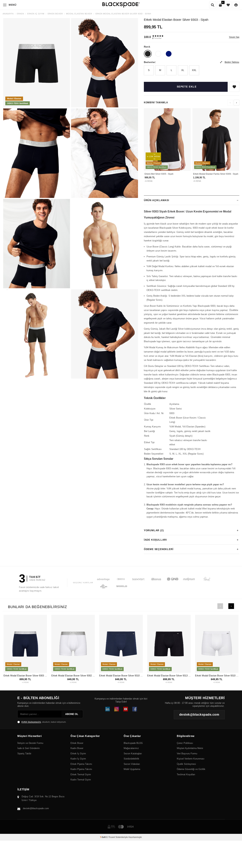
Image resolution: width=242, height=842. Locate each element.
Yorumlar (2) (154, 530)
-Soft (103, 837)
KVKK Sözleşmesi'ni (31, 722)
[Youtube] (125, 709)
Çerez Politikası (185, 743)
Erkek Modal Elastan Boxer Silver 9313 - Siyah (169, 675)
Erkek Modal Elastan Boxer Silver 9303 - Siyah (123, 14)
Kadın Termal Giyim (81, 779)
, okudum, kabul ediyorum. (43, 722)
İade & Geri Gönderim (28, 748)
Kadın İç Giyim (78, 758)
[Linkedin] (107, 709)
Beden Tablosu (232, 62)
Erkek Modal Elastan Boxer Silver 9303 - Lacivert (25, 675)
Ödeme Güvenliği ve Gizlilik (191, 769)
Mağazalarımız (131, 748)
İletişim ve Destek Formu (30, 743)
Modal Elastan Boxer (79, 14)
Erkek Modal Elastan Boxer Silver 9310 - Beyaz (216, 675)
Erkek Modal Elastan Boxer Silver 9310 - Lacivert (121, 675)
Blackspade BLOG (133, 743)
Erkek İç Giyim (35, 14)
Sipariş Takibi (24, 753)
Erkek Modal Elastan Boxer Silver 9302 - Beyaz (73, 675)
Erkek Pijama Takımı (81, 764)
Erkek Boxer (55, 14)
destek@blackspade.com (36, 808)
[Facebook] (134, 709)
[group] (37, 63)
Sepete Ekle (187, 86)
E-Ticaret (110, 837)
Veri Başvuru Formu (187, 753)
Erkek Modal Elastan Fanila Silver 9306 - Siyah (215, 174)
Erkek (20, 14)
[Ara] (212, 5)
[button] (236, 102)
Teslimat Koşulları (186, 774)
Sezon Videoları (132, 764)
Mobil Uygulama (132, 769)
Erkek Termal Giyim (81, 774)
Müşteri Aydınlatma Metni (190, 748)
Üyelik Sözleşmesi (186, 764)
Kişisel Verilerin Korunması (190, 758)
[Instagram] (116, 709)
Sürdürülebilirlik (131, 758)
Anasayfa (8, 14)
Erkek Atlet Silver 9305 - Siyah (159, 174)
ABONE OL (71, 714)
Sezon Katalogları (133, 753)
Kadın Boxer (77, 748)
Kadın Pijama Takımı (81, 769)
